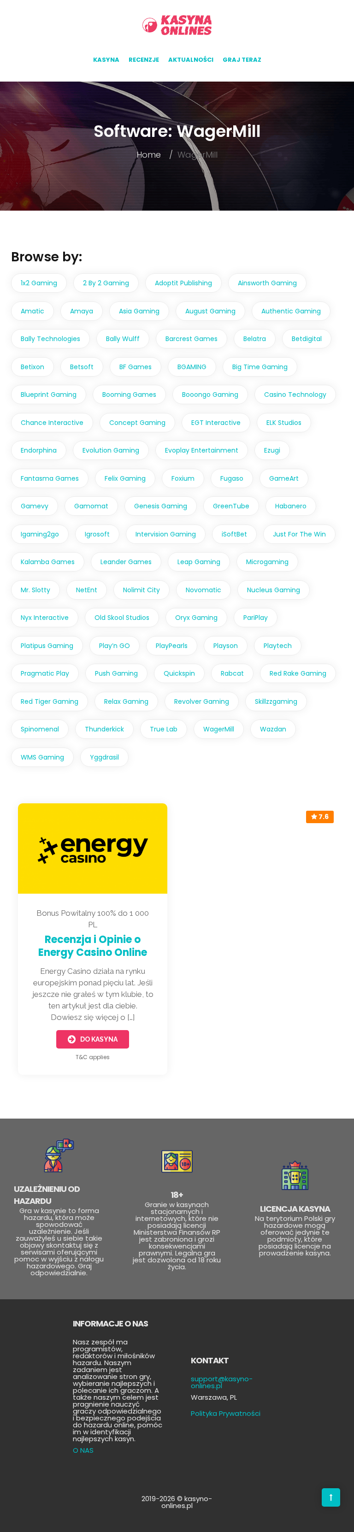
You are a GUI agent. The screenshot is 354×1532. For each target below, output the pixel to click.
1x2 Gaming (39, 283)
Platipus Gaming (47, 645)
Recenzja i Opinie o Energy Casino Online (92, 946)
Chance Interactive (52, 422)
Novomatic (203, 590)
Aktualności (190, 59)
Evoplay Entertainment (201, 450)
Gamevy (34, 506)
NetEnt (86, 590)
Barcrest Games (191, 338)
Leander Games (126, 561)
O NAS (83, 1450)
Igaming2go (40, 534)
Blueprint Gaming (49, 394)
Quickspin (179, 673)
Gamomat (91, 506)
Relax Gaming (126, 701)
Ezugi (272, 450)
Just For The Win (299, 534)
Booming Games (129, 394)
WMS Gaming (42, 757)
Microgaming (267, 561)
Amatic (32, 311)
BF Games (135, 366)
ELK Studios (283, 422)
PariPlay (255, 617)
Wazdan (273, 729)
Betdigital (307, 338)
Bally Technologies (50, 338)
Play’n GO (114, 645)
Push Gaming (116, 673)
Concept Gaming (137, 422)
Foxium (183, 478)
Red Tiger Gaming (49, 701)
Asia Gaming (139, 311)
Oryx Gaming (196, 617)
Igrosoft (97, 534)
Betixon (32, 366)
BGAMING (191, 366)
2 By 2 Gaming (106, 283)
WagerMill (218, 729)
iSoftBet (234, 534)
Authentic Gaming (291, 311)
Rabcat (232, 673)
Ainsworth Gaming (267, 283)
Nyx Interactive (45, 617)
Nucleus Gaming (273, 590)
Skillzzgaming (276, 701)
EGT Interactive (216, 422)
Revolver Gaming (201, 701)
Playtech (278, 645)
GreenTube (231, 506)
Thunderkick (104, 729)
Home (148, 154)
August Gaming (210, 311)
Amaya (81, 311)
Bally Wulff (123, 338)
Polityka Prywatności (225, 1413)
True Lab (163, 729)
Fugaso (231, 478)
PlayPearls (172, 645)
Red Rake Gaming (298, 673)
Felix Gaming (125, 478)
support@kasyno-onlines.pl (222, 1382)
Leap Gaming (198, 561)
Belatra (254, 338)
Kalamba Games (48, 561)
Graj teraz (242, 59)
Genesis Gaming (160, 506)
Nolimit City (141, 590)
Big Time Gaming (260, 366)
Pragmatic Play (45, 673)
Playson (225, 645)
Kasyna (106, 59)
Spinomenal (40, 729)
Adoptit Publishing (183, 283)
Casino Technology (295, 394)
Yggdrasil (104, 757)
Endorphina (39, 450)
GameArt (284, 478)
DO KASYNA (99, 1039)
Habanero (291, 506)
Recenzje (144, 59)
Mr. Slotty (35, 590)
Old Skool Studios (121, 617)
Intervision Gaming (166, 534)
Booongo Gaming (210, 394)
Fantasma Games (50, 478)
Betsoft (82, 366)
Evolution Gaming (111, 450)
